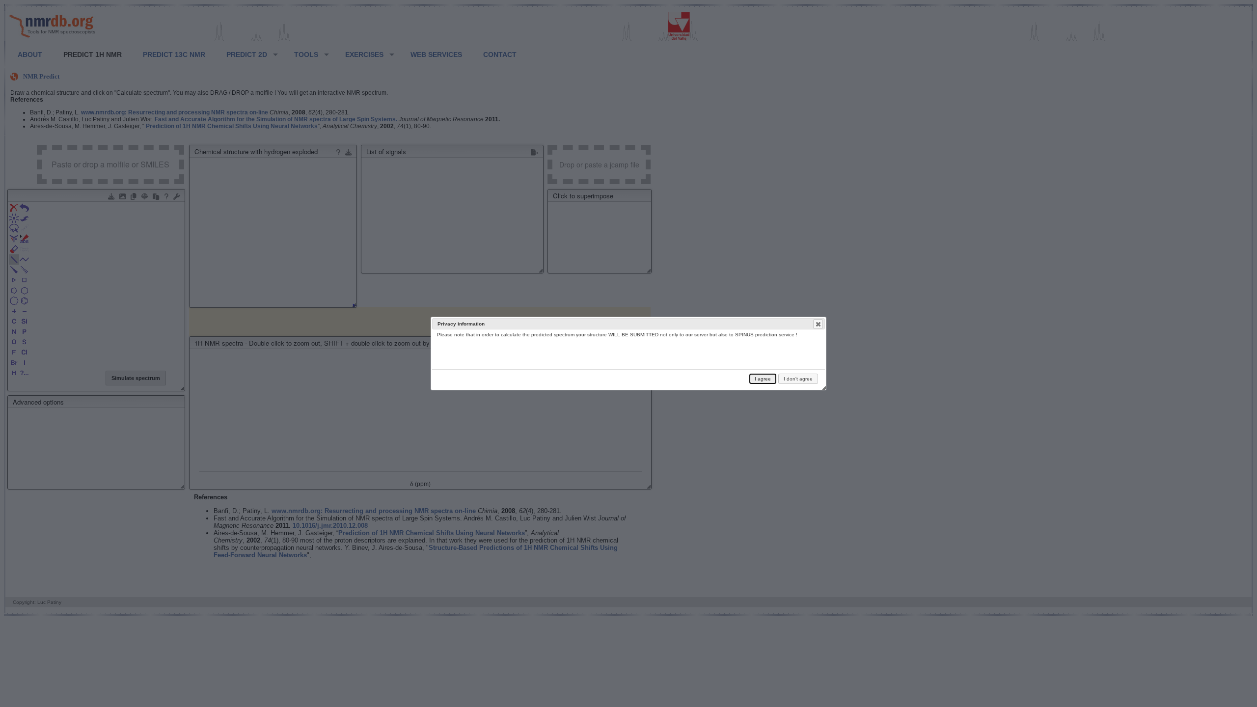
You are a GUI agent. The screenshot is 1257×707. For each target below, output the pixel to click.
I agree (763, 378)
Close (818, 324)
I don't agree (798, 378)
